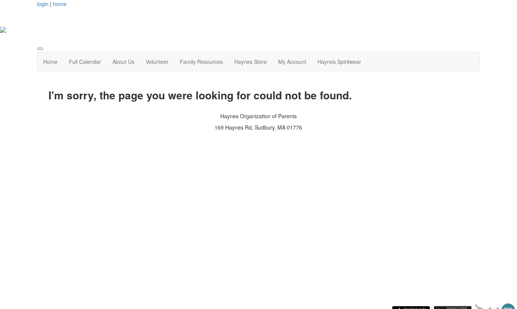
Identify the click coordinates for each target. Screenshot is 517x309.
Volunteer (157, 61)
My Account (292, 61)
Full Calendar (85, 61)
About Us (123, 61)
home (60, 4)
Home (50, 61)
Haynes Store (250, 61)
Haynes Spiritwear (339, 61)
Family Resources (201, 61)
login (42, 4)
